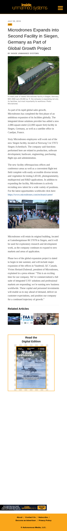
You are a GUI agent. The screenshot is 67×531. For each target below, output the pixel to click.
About (19, 517)
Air (10, 24)
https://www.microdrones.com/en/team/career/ (30, 194)
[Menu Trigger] (60, 8)
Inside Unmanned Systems (25, 53)
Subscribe (43, 517)
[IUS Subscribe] (23, 507)
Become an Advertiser (26, 520)
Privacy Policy (45, 520)
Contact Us (30, 517)
